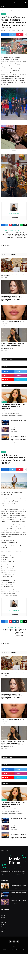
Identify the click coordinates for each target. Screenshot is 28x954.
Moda (2, 926)
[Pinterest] (15, 218)
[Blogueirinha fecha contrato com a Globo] (5, 422)
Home (3, 6)
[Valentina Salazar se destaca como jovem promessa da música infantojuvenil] (14, 396)
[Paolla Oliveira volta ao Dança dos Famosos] (5, 429)
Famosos (4, 401)
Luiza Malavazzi (4, 30)
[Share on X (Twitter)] (12, 34)
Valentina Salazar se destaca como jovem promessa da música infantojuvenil (13, 406)
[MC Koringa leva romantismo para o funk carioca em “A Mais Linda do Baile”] (14, 481)
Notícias (3, 929)
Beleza (3, 915)
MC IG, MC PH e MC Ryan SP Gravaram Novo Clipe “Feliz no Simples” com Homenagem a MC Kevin (21, 235)
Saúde (2, 931)
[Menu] (2, 2)
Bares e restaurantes (6, 913)
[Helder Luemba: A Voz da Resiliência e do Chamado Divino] (14, 265)
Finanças (3, 924)
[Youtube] (17, 218)
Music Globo (4, 10)
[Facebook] (11, 218)
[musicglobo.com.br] (14, 2)
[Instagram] (13, 218)
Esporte (3, 919)
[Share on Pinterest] (19, 34)
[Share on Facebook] (5, 34)
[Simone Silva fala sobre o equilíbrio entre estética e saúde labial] (14, 312)
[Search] (26, 2)
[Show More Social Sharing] (25, 34)
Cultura (9, 10)
